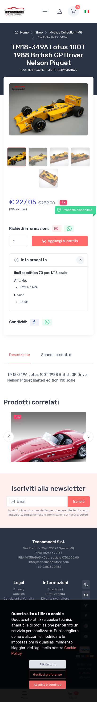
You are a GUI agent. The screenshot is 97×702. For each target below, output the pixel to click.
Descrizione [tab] (19, 355)
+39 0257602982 (48, 566)
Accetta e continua (47, 684)
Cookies (19, 594)
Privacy (18, 589)
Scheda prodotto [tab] (56, 355)
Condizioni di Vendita (19, 598)
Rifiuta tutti (48, 664)
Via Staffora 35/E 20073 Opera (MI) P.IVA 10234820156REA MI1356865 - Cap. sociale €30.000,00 (48, 552)
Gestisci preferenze (47, 674)
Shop (39, 32)
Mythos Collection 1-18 (66, 32)
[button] (48, 260)
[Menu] (44, 11)
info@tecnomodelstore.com (48, 562)
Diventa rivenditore (55, 598)
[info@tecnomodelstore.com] (86, 595)
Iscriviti (79, 501)
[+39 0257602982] (86, 584)
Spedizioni (55, 589)
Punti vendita (55, 594)
